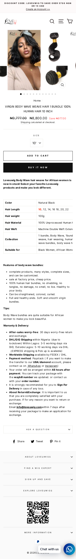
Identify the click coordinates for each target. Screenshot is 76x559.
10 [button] (49, 94)
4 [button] (31, 94)
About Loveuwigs (38, 457)
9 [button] (46, 94)
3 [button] (28, 94)
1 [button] (21, 94)
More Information (38, 532)
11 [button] (53, 94)
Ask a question (37, 429)
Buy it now (38, 167)
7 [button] (40, 94)
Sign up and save (38, 479)
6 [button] (37, 94)
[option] (38, 6)
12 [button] (56, 94)
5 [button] (34, 94)
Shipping (25, 122)
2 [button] (25, 94)
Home (37, 100)
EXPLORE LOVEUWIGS (38, 491)
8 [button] (43, 94)
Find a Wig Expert (38, 468)
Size (36, 135)
